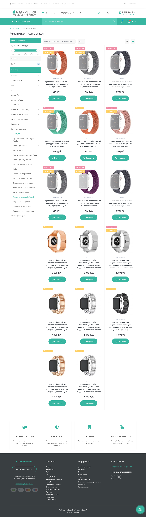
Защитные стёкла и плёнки (24, 164)
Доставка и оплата (16, 4)
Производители (83, 487)
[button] (129, 12)
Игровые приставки (20, 119)
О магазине (45, 4)
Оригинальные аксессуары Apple (24, 139)
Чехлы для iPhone (20, 146)
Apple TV (15, 104)
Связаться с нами (24, 469)
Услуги (36, 4)
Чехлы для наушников (22, 160)
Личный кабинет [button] (130, 4)
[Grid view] (133, 41)
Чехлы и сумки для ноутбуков (25, 155)
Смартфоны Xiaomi (19, 114)
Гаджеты (15, 124)
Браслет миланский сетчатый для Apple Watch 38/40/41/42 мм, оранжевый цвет (57, 84)
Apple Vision (16, 95)
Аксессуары (16, 28)
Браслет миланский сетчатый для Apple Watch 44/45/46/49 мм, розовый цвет (120, 143)
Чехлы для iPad (19, 150)
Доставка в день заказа (122, 436)
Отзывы (81, 477)
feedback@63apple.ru (24, 484)
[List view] (127, 41)
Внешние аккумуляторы (23, 183)
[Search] (114, 21)
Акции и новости (68, 4)
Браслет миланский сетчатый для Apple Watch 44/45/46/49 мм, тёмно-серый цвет (120, 203)
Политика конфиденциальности (89, 482)
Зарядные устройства (22, 174)
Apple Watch (16, 80)
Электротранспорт (19, 129)
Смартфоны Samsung (20, 109)
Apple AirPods (17, 100)
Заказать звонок (128, 14)
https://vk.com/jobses (113, 477)
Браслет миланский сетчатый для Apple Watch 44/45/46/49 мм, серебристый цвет (57, 203)
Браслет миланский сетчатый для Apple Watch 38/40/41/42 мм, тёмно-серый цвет (120, 84)
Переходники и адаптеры (23, 211)
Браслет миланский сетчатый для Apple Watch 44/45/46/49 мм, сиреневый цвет (89, 203)
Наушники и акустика (22, 202)
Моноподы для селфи (22, 206)
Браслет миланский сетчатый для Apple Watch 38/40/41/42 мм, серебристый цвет (89, 84)
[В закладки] (72, 48)
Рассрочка (55, 4)
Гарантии (28, 4)
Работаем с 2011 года (24, 436)
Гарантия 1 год (57, 436)
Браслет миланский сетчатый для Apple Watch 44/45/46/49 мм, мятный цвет (57, 143)
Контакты (81, 484)
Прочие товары (18, 216)
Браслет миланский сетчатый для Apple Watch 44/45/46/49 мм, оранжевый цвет (89, 143)
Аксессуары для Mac (21, 192)
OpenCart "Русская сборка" (77, 510)
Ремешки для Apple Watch (23, 197)
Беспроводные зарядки (22, 178)
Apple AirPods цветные (54, 479)
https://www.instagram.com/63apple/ (119, 477)
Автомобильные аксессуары (24, 188)
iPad (13, 85)
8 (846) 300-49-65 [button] (24, 461)
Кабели (16, 169)
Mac (13, 90)
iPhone (14, 75)
